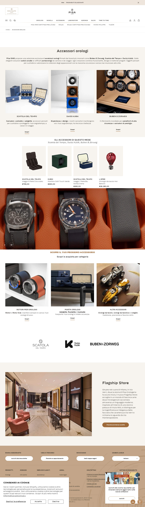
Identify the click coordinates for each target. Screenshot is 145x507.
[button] (11, 20)
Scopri (27, 132)
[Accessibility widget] (139, 501)
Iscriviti (121, 498)
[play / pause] (5, 245)
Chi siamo (23, 475)
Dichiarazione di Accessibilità (69, 490)
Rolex (61, 24)
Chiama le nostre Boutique (96, 474)
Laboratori (73, 20)
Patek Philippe (99, 24)
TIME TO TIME (104, 20)
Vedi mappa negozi (90, 458)
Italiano (125, 458)
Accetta (38, 501)
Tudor (111, 24)
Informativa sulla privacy (14, 496)
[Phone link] (15, 20)
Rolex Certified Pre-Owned (78, 24)
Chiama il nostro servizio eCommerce (100, 479)
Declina (55, 501)
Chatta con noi (92, 483)
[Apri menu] (6, 20)
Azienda (84, 20)
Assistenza (40, 475)
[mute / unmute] (11, 245)
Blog (93, 20)
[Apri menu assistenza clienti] (132, 501)
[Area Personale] (134, 20)
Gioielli (50, 20)
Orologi (39, 20)
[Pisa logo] (72, 11)
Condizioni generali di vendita (69, 486)
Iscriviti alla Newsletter (19, 458)
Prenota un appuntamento (54, 458)
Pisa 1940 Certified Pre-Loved (43, 24)
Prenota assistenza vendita (116, 424)
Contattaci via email (94, 486)
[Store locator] (130, 20)
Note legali (63, 475)
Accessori (60, 20)
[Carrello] (138, 20)
